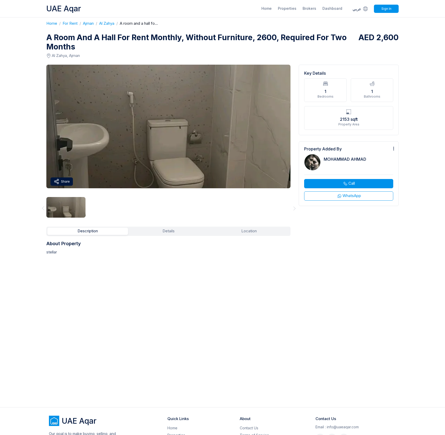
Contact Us (249, 428)
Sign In (386, 9)
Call (351, 183)
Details (168, 230)
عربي (357, 8)
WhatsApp (352, 195)
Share (65, 181)
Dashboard (332, 8)
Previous (42, 208)
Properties (287, 8)
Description (88, 230)
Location (249, 230)
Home (266, 8)
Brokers (309, 8)
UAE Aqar (63, 8)
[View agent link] (348, 174)
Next (295, 208)
